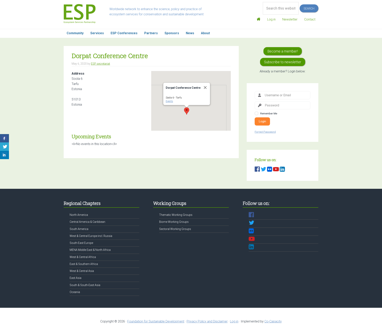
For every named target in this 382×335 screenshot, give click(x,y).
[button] (186, 111)
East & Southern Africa (84, 264)
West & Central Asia (82, 271)
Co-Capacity (273, 321)
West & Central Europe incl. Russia (91, 236)
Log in (271, 19)
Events (169, 101)
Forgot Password (265, 131)
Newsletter (289, 19)
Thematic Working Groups (175, 214)
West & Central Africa (83, 257)
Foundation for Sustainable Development (155, 321)
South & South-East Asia (85, 285)
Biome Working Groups (174, 221)
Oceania (75, 292)
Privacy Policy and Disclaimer (207, 321)
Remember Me (268, 113)
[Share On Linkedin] (4, 155)
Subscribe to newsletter (282, 62)
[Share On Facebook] (4, 138)
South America (79, 229)
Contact (309, 19)
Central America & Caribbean (87, 221)
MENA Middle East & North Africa (90, 249)
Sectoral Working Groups (175, 229)
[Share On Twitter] (4, 146)
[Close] (205, 87)
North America (79, 214)
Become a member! (282, 51)
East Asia (75, 277)
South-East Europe (81, 242)
